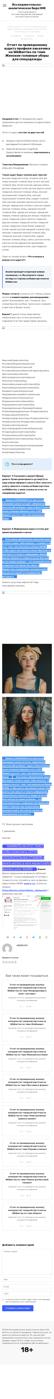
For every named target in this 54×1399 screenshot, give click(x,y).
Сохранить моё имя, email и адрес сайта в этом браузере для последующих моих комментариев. (27, 1301)
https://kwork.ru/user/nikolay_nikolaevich (24, 890)
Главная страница (14, 27)
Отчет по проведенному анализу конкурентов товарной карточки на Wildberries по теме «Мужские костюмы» (27, 1052)
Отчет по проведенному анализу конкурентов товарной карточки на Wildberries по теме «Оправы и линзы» (27, 1146)
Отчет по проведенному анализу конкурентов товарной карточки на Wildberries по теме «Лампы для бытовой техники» (27, 1178)
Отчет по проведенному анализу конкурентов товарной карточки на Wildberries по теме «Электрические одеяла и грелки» (27, 1114)
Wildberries (17, 36)
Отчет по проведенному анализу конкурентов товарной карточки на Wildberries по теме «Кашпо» (27, 1210)
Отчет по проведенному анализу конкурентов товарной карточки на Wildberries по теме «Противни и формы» (27, 1082)
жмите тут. (30, 883)
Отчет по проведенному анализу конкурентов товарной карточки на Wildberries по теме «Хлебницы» (27, 1021)
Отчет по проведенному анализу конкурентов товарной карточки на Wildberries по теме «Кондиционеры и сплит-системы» (27, 989)
